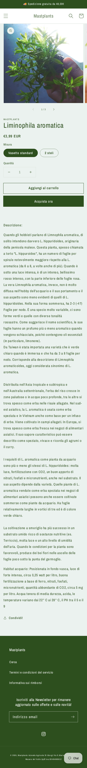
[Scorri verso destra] (53, 109)
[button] (6, 16)
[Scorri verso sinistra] (33, 109)
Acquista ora (43, 201)
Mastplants (23, 755)
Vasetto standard (20, 153)
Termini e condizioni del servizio (31, 672)
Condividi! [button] (16, 618)
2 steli (49, 153)
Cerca (13, 662)
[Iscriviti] (73, 717)
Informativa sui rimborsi (25, 683)
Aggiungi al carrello (44, 187)
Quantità (8, 163)
